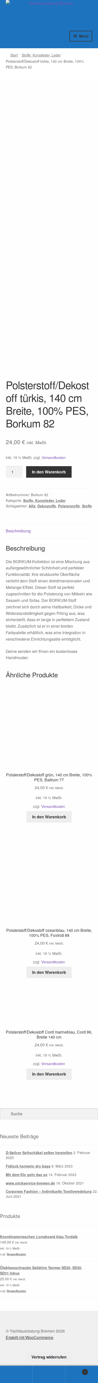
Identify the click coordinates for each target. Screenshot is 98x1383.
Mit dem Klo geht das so (26, 1174)
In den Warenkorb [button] (49, 817)
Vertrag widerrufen (49, 1357)
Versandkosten (54, 457)
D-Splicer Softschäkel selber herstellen (39, 1152)
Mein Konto (16, 1374)
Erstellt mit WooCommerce (29, 1337)
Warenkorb (75, 1370)
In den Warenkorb (49, 472)
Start (14, 54)
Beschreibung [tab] (18, 531)
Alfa (32, 505)
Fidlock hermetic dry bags (28, 1166)
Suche (49, 1374)
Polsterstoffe (69, 505)
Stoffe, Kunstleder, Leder (41, 54)
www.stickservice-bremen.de (30, 1183)
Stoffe (87, 505)
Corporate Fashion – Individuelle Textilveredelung (49, 1191)
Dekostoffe (46, 505)
